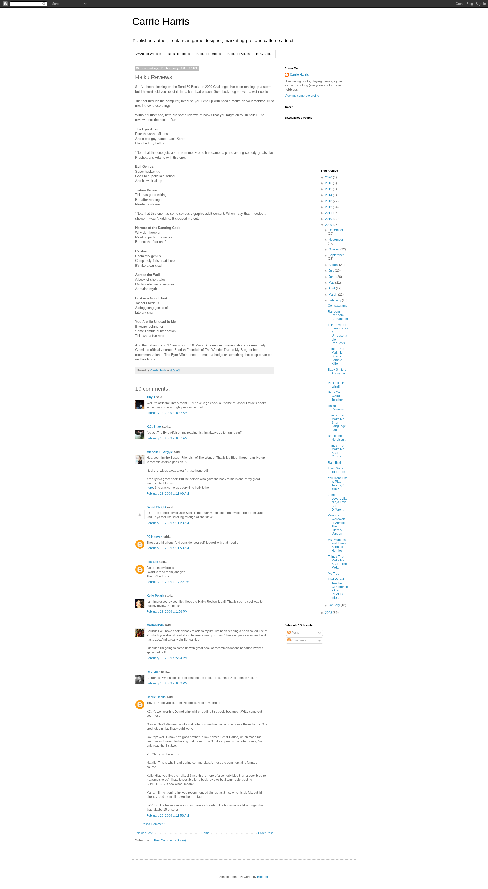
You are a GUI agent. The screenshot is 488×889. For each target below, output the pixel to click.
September (336, 255)
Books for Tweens (208, 54)
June (332, 277)
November (336, 239)
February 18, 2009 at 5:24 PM (167, 658)
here (150, 487)
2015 (329, 189)
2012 (329, 207)
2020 (329, 177)
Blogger (262, 877)
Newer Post (144, 833)
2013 (329, 201)
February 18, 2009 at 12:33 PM (168, 582)
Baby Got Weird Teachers (336, 396)
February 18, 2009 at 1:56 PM (167, 612)
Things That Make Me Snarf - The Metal (337, 562)
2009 (329, 225)
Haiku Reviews (336, 407)
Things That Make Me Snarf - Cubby (336, 451)
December (336, 230)
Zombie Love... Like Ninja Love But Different (337, 502)
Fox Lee (152, 562)
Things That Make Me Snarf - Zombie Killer (336, 356)
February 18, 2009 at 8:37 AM (167, 413)
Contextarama (337, 306)
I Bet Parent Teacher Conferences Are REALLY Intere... (338, 589)
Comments (298, 640)
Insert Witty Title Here (336, 470)
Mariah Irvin (155, 625)
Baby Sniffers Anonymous (337, 373)
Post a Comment (153, 824)
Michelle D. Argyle (160, 452)
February (335, 300)
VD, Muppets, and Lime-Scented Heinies (337, 545)
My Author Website (148, 54)
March (333, 294)
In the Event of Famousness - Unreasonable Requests (338, 334)
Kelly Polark (155, 595)
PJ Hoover (154, 537)
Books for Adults (238, 54)
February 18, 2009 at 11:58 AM (168, 548)
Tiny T (151, 397)
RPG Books (264, 54)
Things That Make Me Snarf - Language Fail (337, 422)
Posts (295, 632)
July (332, 270)
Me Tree (333, 573)
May (332, 282)
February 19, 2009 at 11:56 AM (168, 815)
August (334, 265)
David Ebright (156, 507)
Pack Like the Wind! (337, 384)
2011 (329, 213)
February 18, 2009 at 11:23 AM (168, 523)
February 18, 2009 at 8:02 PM (167, 683)
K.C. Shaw (154, 426)
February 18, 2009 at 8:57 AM (167, 438)
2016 (329, 183)
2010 (329, 219)
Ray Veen (153, 672)
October (334, 249)
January (335, 605)
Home (205, 833)
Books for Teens (179, 54)
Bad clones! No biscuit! (337, 437)
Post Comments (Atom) (170, 840)
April (332, 288)
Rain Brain (335, 462)
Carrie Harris (160, 21)
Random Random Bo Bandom (338, 315)
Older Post (265, 833)
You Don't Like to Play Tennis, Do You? (338, 483)
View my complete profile (302, 95)
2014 (329, 195)
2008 (329, 613)
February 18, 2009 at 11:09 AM (168, 493)
